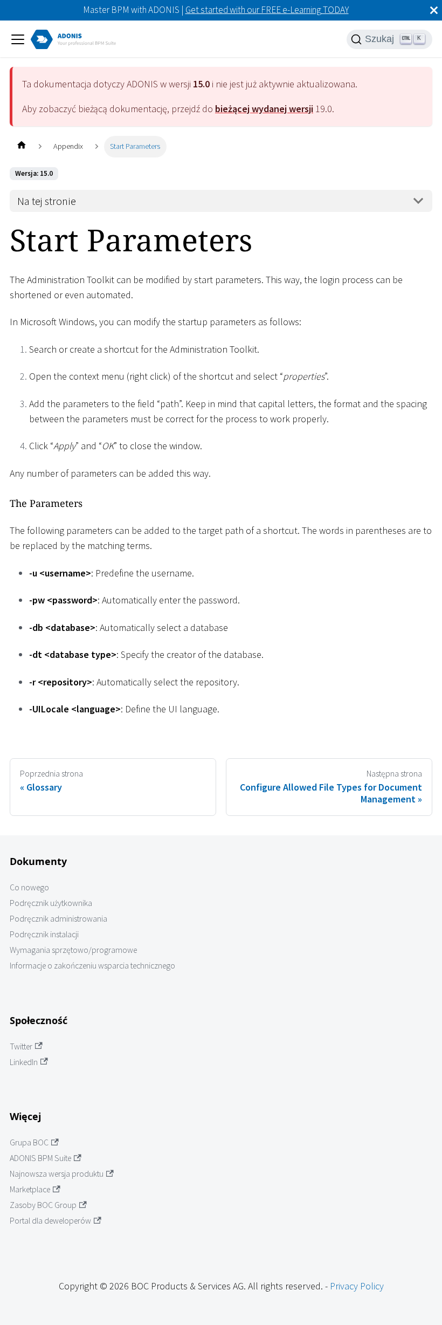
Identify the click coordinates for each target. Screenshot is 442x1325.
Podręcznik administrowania (58, 919)
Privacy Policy (357, 1286)
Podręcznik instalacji (44, 934)
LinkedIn (24, 1062)
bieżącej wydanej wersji (264, 108)
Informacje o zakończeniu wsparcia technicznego (92, 965)
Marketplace (30, 1189)
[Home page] (21, 146)
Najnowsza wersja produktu (56, 1174)
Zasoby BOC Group (43, 1205)
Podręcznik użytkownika (51, 903)
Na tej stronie (46, 201)
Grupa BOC (29, 1142)
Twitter (21, 1046)
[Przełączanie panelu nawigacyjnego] (18, 39)
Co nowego (29, 887)
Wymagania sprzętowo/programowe (73, 950)
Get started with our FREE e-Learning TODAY (267, 10)
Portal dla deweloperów (50, 1221)
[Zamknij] (434, 10)
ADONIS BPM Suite (40, 1158)
